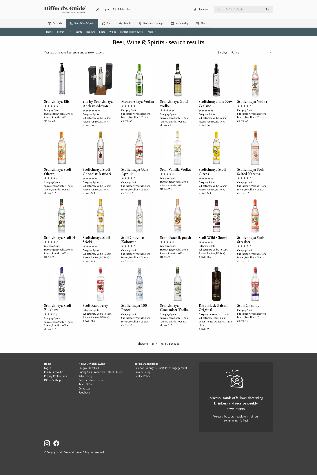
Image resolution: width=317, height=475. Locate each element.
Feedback (84, 392)
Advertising (85, 376)
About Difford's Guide (92, 363)
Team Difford (86, 384)
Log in (47, 368)
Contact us (84, 388)
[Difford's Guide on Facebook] (57, 444)
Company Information (91, 380)
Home (47, 363)
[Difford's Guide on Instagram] (48, 444)
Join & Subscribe (53, 372)
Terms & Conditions (146, 363)
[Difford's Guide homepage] (65, 9)
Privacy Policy (142, 372)
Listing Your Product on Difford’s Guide (101, 372)
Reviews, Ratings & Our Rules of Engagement (161, 368)
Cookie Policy (142, 376)
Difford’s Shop (52, 380)
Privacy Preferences (55, 376)
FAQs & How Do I (89, 368)
